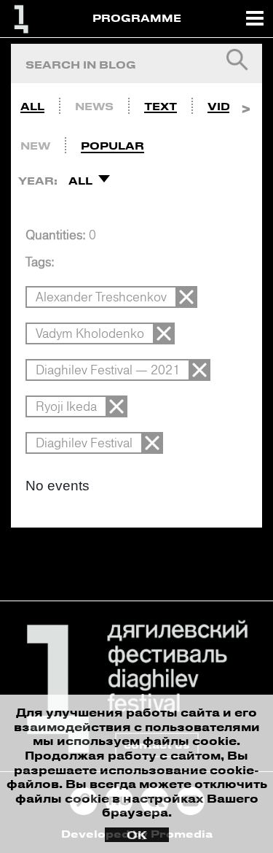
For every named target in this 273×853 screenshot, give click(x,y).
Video (227, 106)
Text (160, 106)
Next (245, 103)
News (94, 106)
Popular (112, 145)
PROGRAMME (136, 18)
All (32, 106)
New (35, 145)
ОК (137, 834)
